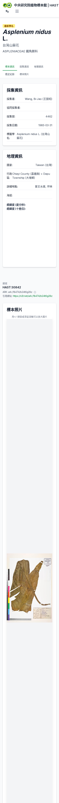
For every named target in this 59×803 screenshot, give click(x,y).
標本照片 (24, 74)
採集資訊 (24, 66)
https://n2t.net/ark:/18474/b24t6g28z (32, 295)
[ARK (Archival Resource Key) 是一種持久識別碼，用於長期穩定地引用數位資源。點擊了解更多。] (35, 292)
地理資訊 (38, 66)
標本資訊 (9, 66)
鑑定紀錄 (9, 74)
